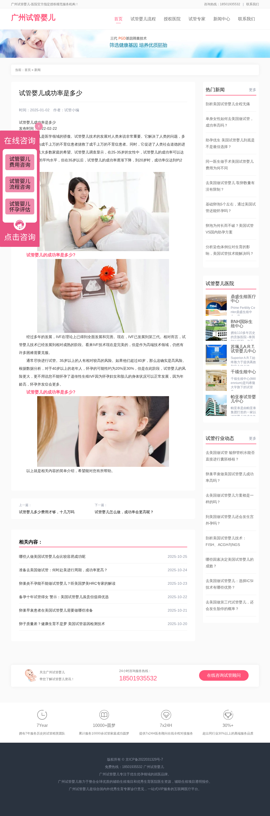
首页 (118, 19)
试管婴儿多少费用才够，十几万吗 (46, 512)
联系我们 (252, 4)
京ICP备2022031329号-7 (144, 759)
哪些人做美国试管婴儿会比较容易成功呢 (103, 556)
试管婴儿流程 (143, 19)
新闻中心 (221, 19)
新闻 (37, 70)
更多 (252, 90)
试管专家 (197, 19)
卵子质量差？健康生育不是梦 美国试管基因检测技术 (103, 624)
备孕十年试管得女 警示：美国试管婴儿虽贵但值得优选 (103, 597)
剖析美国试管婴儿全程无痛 (228, 104)
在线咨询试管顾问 (224, 675)
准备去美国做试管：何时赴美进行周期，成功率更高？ (103, 570)
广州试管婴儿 (33, 17)
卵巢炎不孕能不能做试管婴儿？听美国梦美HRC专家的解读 (103, 583)
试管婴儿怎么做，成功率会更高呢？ (124, 512)
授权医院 (172, 19)
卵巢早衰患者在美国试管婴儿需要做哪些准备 (103, 610)
